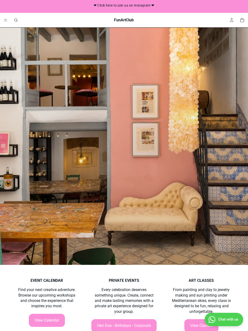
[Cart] (242, 20)
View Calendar (47, 320)
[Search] (16, 20)
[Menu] (5, 20)
